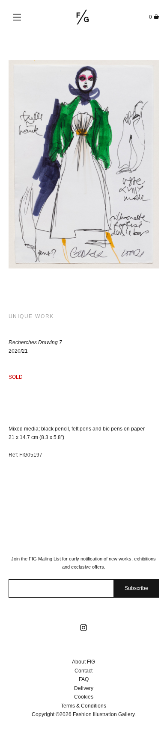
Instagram (83, 627)
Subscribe (136, 588)
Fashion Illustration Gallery (82, 17)
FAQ (84, 679)
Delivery (83, 688)
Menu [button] (17, 17)
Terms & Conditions (83, 706)
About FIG (83, 662)
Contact (83, 671)
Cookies (83, 697)
